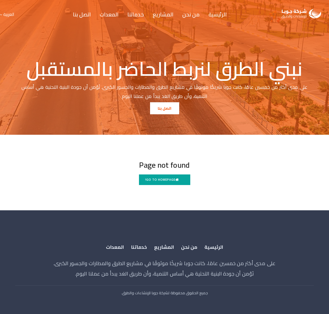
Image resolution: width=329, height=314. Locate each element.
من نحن (191, 14)
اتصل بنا (82, 14)
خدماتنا (135, 14)
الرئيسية (218, 14)
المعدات (109, 14)
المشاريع (163, 14)
